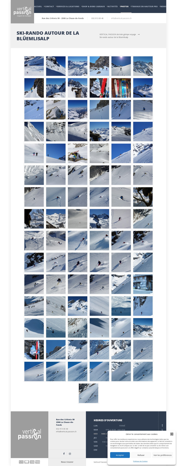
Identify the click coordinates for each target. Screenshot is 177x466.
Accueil (38, 6)
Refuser (141, 455)
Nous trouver (67, 462)
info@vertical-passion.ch (121, 18)
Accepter (120, 455)
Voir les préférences (163, 455)
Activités (113, 6)
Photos (125, 6)
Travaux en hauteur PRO (145, 6)
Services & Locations (68, 6)
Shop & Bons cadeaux (93, 6)
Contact (49, 6)
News (163, 6)
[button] (172, 434)
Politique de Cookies (140, 461)
